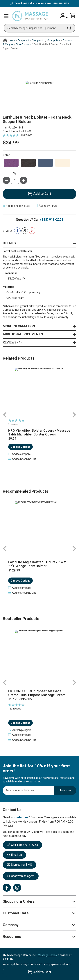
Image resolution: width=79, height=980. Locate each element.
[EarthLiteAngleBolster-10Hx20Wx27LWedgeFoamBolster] (39, 526)
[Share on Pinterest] (32, 230)
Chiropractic (38, 40)
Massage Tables (47, 955)
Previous (5, 415)
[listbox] (39, 163)
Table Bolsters (23, 44)
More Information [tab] (19, 326)
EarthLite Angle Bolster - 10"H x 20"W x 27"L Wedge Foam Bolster (37, 564)
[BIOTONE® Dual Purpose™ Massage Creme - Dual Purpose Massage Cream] (39, 658)
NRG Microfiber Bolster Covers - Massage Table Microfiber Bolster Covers (39, 432)
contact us (21, 817)
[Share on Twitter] (24, 230)
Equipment (23, 40)
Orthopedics (53, 40)
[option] (11, 163)
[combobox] (39, 28)
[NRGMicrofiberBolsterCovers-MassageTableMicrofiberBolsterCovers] (39, 392)
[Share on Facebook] (17, 230)
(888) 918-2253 (51, 219)
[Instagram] (17, 888)
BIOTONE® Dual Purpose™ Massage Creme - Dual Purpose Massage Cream (36, 693)
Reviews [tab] (11, 342)
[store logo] (30, 16)
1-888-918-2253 (60, 3)
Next (74, 415)
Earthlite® (25, 131)
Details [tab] (9, 243)
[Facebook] (7, 888)
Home (12, 40)
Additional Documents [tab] (23, 334)
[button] (19, 454)
